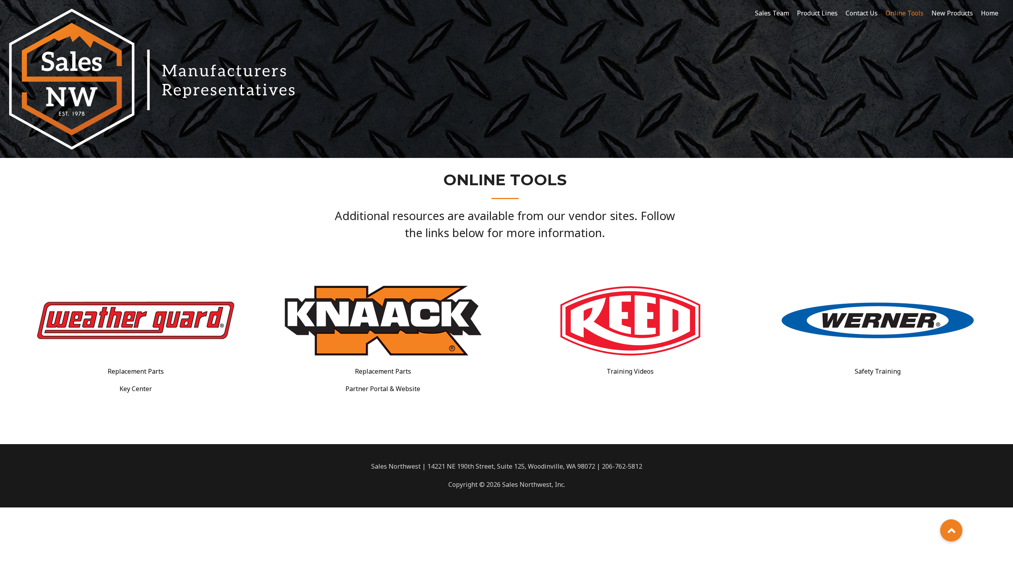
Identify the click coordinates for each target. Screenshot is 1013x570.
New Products (952, 13)
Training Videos (630, 371)
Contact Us (862, 13)
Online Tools (905, 13)
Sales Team (772, 13)
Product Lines (817, 13)
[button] (951, 530)
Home (989, 13)
